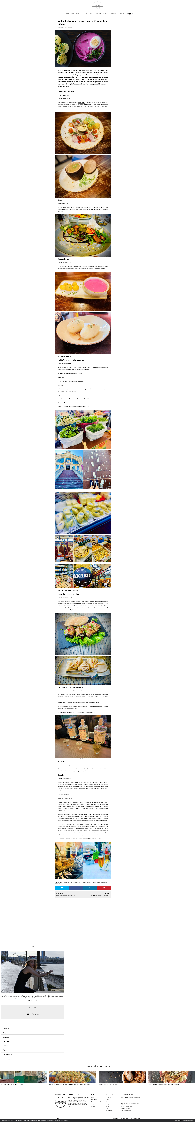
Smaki (62, 27)
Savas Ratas (63, 795)
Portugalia (6, 1041)
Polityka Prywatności (188, 1120)
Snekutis (62, 761)
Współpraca (94, 1099)
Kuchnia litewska (70, 882)
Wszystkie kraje (7, 1054)
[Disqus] (83, 921)
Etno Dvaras (63, 95)
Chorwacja (6, 1028)
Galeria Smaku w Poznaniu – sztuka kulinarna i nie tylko (163, 1084)
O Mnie (92, 1097)
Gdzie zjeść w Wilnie (62, 882)
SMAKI (86, 882)
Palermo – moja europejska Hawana (129, 1101)
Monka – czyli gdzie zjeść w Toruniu (108, 1084)
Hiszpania (6, 1037)
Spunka (61, 775)
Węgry (5, 1050)
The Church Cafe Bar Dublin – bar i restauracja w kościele (128, 1107)
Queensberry (63, 259)
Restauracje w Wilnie (79, 882)
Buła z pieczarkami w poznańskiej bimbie (11, 1084)
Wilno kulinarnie (95, 882)
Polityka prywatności (96, 1104)
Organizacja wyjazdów (96, 1102)
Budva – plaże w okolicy (126, 1110)
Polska (37, 1014)
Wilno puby (101, 882)
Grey (60, 200)
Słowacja (5, 1045)
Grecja (5, 1033)
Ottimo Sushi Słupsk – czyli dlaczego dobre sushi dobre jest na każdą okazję (70, 1084)
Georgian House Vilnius (68, 594)
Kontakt (93, 1106)
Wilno (59, 27)
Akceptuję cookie (178, 1120)
